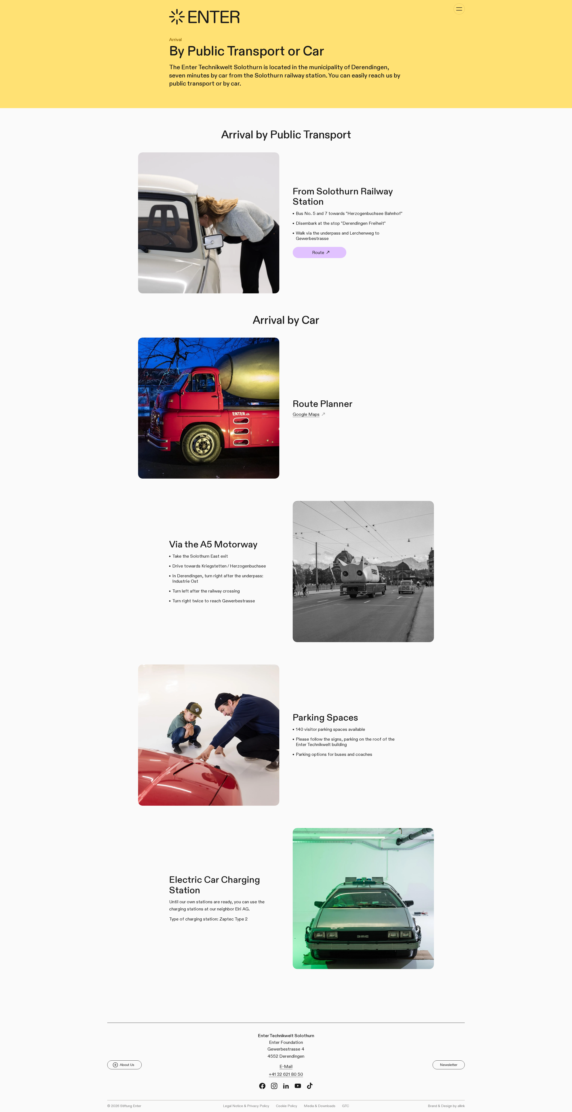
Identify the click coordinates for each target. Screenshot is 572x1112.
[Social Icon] (262, 1086)
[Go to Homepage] (204, 17)
